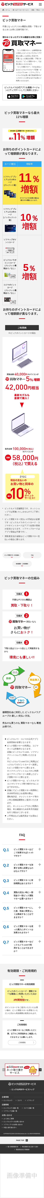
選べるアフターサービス (21, 10)
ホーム (8, 10)
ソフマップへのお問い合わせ (13, 1124)
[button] (3, 1069)
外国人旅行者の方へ (10, 1127)
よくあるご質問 (9, 1118)
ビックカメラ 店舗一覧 (11, 1108)
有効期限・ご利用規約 (22, 563)
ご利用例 (22, 328)
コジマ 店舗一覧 (29, 1108)
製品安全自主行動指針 (23, 1149)
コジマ (19, 1100)
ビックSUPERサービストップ (22, 1089)
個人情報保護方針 (13, 1146)
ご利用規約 (22, 1042)
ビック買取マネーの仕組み (12, 555)
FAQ (32, 555)
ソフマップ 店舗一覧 (10, 1111)
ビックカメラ (8, 1100)
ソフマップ (30, 1100)
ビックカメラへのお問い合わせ (14, 1121)
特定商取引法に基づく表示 (30, 1146)
